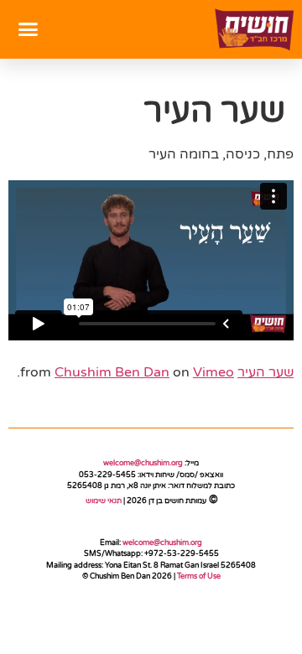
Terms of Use (199, 576)
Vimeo (213, 372)
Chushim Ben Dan (112, 372)
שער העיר (265, 372)
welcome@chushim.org (143, 463)
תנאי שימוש (103, 501)
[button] (28, 29)
